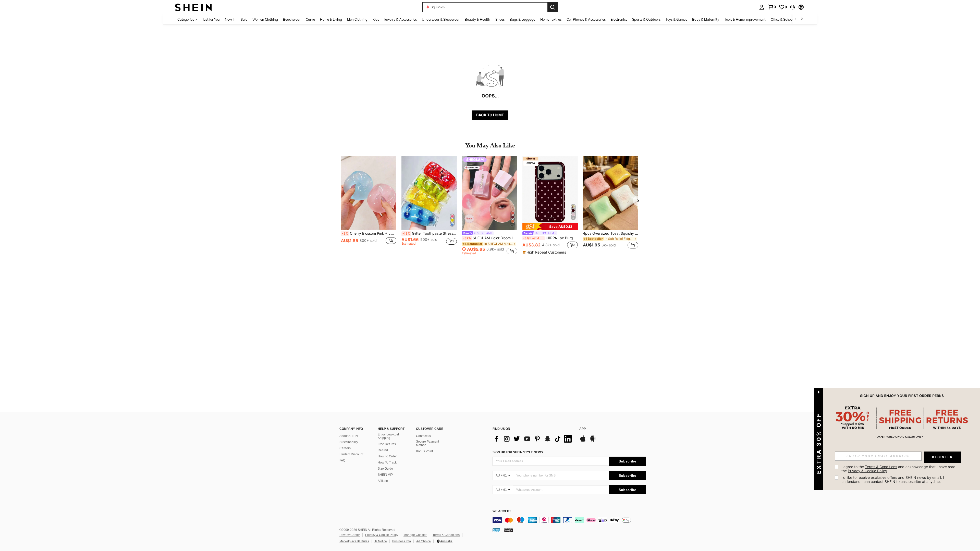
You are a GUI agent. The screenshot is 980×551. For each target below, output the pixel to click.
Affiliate (383, 481)
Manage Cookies (415, 535)
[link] (771, 7)
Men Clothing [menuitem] (357, 19)
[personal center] (762, 7)
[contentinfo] (569, 520)
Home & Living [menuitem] (331, 19)
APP (582, 429)
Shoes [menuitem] (500, 19)
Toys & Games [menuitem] (676, 19)
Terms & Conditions (446, 535)
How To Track (387, 462)
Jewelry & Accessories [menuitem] (400, 19)
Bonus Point (424, 451)
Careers (345, 448)
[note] (550, 226)
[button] (792, 7)
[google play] (592, 441)
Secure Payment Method (427, 443)
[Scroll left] (796, 19)
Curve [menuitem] (310, 19)
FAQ (342, 460)
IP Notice (380, 541)
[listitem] (368, 205)
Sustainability (348, 442)
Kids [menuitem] (376, 19)
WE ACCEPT (502, 511)
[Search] (552, 7)
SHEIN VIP (385, 475)
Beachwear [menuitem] (292, 19)
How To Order (387, 456)
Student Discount (351, 454)
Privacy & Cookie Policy (381, 535)
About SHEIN (348, 436)
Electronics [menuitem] (619, 19)
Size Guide (385, 468)
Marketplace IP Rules (354, 541)
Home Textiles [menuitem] (550, 19)
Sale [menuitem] (244, 19)
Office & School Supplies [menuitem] (789, 19)
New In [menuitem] (230, 19)
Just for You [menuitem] (211, 19)
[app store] (582, 441)
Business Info (401, 541)
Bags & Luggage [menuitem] (522, 19)
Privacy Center (349, 535)
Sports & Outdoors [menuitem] (646, 19)
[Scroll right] (802, 19)
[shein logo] (193, 7)
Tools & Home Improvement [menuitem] (745, 19)
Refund (383, 450)
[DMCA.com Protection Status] (508, 530)
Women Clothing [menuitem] (265, 19)
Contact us (423, 436)
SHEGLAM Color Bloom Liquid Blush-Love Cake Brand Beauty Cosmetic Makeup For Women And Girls (490, 238)
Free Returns (387, 444)
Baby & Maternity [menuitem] (705, 19)
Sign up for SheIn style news (518, 452)
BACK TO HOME (490, 115)
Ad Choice (423, 541)
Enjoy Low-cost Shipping (388, 436)
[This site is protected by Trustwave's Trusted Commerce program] (496, 530)
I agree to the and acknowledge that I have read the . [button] (899, 469)
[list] (533, 439)
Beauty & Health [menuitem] (477, 19)
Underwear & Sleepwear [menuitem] (441, 19)
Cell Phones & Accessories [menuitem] (586, 19)
